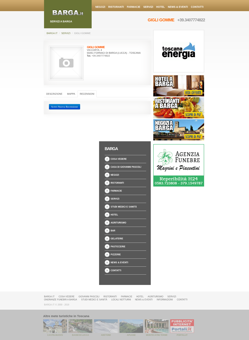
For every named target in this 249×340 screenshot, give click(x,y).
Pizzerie (116, 254)
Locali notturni (121, 299)
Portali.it (182, 335)
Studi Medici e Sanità (124, 206)
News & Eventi (178, 6)
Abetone (106, 335)
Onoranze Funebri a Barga (60, 299)
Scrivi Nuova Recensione (64, 106)
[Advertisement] (70, 162)
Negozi (100, 6)
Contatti (197, 6)
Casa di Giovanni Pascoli (126, 167)
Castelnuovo (55, 335)
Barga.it (52, 33)
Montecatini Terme (157, 335)
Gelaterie (117, 238)
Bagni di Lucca (80, 335)
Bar (113, 230)
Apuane (131, 335)
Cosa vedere (119, 159)
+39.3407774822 (191, 20)
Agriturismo (118, 222)
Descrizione (54, 93)
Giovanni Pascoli (89, 296)
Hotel (160, 6)
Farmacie (133, 6)
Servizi (148, 6)
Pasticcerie (118, 246)
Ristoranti (116, 6)
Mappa (71, 93)
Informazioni (165, 299)
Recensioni (87, 93)
